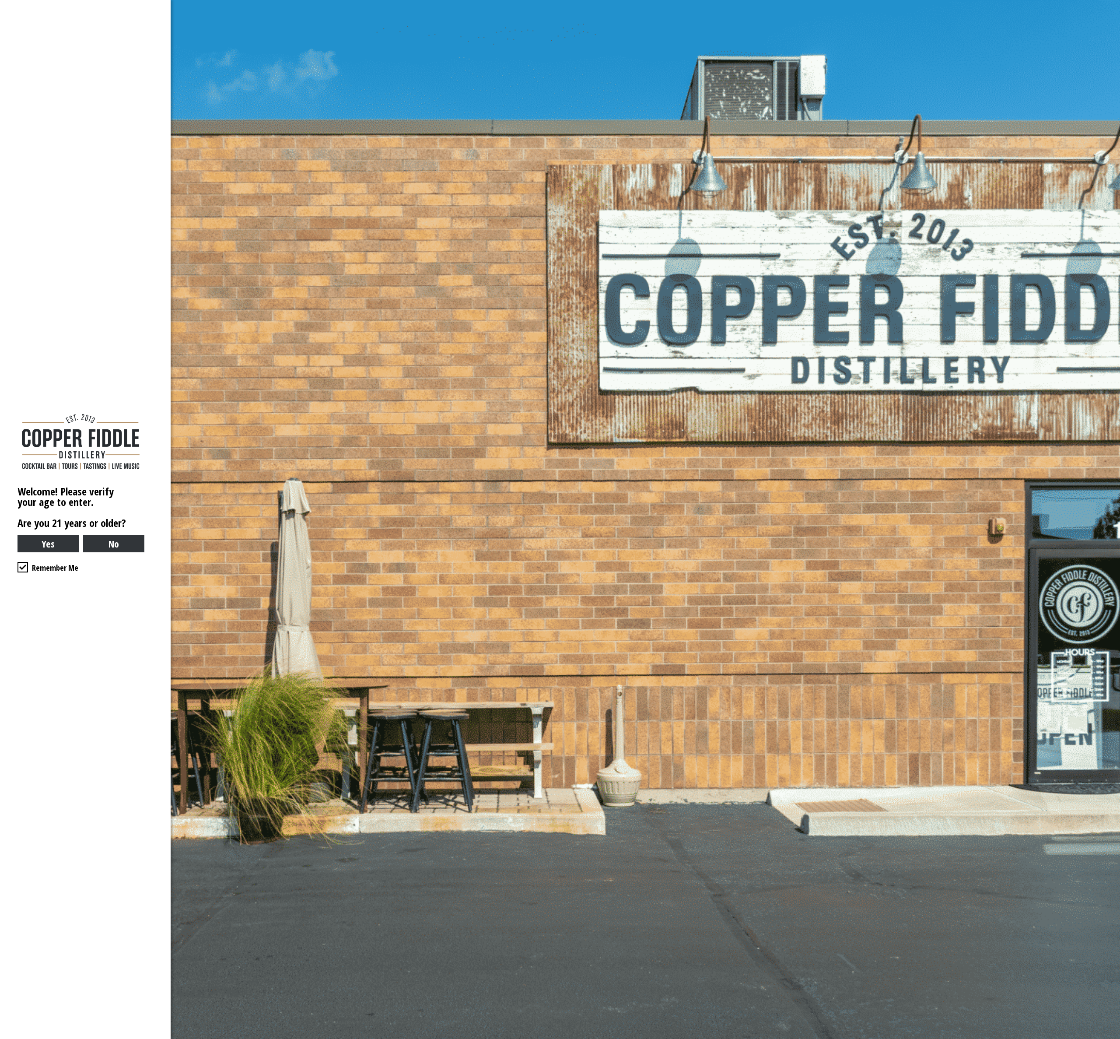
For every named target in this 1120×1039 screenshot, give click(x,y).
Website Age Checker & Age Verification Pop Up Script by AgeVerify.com (1109, 1037)
